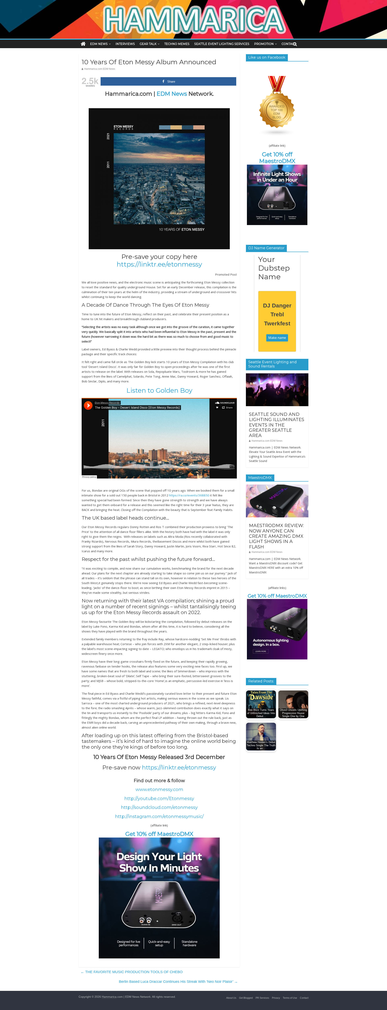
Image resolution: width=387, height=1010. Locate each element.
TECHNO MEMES (176, 44)
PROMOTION (264, 44)
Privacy (276, 998)
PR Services (262, 998)
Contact (304, 998)
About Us (231, 998)
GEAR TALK (148, 44)
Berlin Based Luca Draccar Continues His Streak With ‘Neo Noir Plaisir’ (178, 982)
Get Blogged (246, 998)
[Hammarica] (193, 2)
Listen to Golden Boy (159, 390)
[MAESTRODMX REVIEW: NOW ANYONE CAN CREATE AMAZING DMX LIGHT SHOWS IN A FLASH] (277, 486)
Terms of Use (290, 998)
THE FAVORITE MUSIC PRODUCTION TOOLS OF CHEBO (132, 972)
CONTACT (289, 44)
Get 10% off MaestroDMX (159, 833)
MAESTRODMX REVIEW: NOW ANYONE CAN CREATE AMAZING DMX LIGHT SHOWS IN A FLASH (276, 536)
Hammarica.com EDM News (99, 68)
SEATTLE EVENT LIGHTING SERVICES (221, 44)
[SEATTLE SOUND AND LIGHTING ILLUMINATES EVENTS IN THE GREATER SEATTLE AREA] (277, 375)
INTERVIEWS (125, 44)
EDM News (172, 93)
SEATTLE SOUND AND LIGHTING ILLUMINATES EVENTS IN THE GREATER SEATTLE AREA (276, 425)
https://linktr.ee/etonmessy (159, 264)
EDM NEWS (99, 44)
